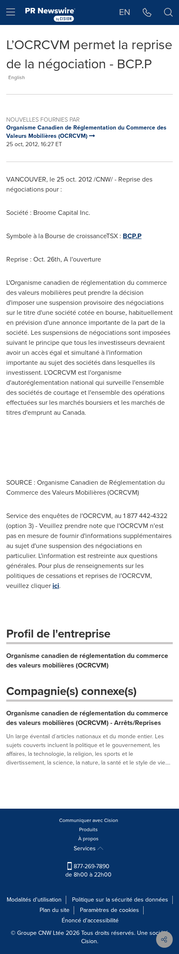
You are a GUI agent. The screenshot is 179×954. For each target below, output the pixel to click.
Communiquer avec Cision (88, 820)
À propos (88, 838)
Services (85, 848)
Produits (88, 829)
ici (55, 585)
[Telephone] (147, 12)
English (16, 77)
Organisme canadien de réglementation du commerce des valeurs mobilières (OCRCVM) (87, 660)
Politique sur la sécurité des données (120, 899)
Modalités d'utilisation (34, 899)
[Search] (168, 12)
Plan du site (55, 910)
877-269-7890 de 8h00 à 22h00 (88, 870)
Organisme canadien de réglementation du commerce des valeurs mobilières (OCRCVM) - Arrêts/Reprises (87, 717)
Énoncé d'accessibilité (90, 920)
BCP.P (132, 236)
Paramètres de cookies (109, 910)
